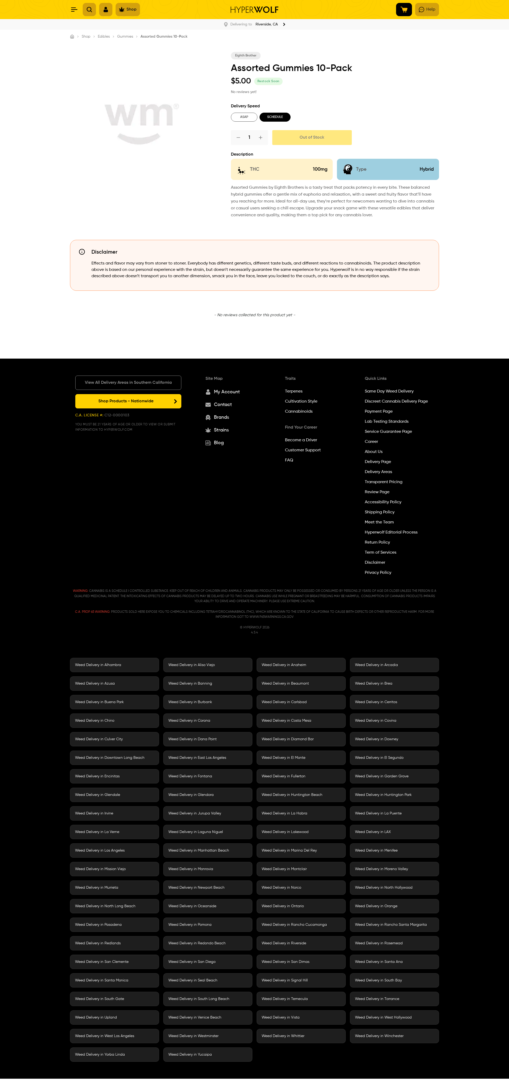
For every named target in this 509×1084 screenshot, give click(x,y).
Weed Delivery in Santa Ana (379, 962)
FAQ (289, 460)
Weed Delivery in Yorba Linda (100, 1054)
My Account (227, 392)
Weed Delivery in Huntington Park (383, 795)
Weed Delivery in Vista (281, 1017)
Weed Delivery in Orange (376, 906)
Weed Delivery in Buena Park (99, 702)
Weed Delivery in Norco (281, 887)
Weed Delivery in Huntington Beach (292, 795)
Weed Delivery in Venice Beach (194, 1017)
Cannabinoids (299, 411)
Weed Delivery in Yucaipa (190, 1054)
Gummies (125, 36)
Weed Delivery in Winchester (379, 1036)
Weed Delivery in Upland (96, 1017)
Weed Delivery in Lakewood (285, 832)
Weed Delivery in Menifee (376, 850)
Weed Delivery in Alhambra (98, 665)
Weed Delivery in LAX (373, 832)
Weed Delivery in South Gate (99, 999)
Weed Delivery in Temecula (285, 999)
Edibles (104, 36)
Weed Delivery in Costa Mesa (286, 720)
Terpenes (293, 391)
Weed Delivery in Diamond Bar (288, 739)
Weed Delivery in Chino (94, 720)
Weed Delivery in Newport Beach (196, 887)
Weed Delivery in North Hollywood (384, 887)
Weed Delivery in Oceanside (192, 906)
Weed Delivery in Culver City (99, 739)
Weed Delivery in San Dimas (285, 962)
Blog (219, 442)
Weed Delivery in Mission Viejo (100, 869)
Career (371, 442)
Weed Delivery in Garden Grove (382, 776)
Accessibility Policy (383, 502)
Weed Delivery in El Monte (283, 758)
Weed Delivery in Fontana (190, 776)
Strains (221, 430)
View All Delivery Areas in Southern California (128, 383)
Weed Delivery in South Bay (378, 980)
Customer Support (303, 450)
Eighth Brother (245, 55)
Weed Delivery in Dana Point (192, 739)
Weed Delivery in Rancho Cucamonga (294, 925)
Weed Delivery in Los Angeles (100, 850)
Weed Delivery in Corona (189, 720)
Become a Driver (301, 440)
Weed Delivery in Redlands (98, 943)
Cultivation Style (301, 401)
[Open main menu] (74, 9)
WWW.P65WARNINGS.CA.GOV (271, 617)
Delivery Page (378, 462)
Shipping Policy (379, 512)
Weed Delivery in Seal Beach (192, 980)
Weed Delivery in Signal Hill (285, 980)
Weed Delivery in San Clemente (102, 962)
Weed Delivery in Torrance (377, 999)
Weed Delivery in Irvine (94, 813)
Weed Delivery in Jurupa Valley (194, 813)
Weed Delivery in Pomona (190, 925)
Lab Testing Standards (387, 422)
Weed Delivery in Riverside (284, 943)
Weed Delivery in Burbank (190, 702)
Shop (86, 36)
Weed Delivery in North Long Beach (105, 906)
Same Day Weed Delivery (389, 391)
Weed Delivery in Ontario (283, 906)
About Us (374, 452)
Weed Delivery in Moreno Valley (381, 869)
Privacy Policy (378, 573)
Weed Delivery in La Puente (378, 813)
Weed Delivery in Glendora (191, 795)
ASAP (244, 117)
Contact (223, 404)
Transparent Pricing (383, 482)
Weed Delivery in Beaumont (285, 683)
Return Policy (377, 542)
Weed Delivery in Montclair (284, 869)
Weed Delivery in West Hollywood (383, 1017)
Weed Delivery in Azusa (95, 683)
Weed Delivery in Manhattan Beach (198, 850)
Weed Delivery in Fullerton (283, 776)
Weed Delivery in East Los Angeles (197, 758)
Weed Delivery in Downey (376, 739)
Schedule (275, 117)
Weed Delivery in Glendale (97, 795)
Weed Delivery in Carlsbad (284, 702)
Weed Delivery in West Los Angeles (104, 1036)
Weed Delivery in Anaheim (284, 665)
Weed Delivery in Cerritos (376, 702)
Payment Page (379, 411)
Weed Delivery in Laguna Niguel (195, 832)
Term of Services (380, 552)
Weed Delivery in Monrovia (190, 869)
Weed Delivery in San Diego (192, 962)
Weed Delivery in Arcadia (376, 665)
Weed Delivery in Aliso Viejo (191, 665)
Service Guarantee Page (388, 432)
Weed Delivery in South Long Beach (198, 999)
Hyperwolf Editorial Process (391, 532)
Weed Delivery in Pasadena (98, 925)
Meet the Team (379, 522)
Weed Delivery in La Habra (284, 813)
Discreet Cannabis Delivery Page (396, 401)
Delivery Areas (378, 472)
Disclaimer (375, 563)
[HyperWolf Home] (254, 9)
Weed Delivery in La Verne (97, 832)
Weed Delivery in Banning (190, 683)
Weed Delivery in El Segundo (379, 758)
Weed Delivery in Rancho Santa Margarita (391, 925)
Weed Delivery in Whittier (283, 1036)
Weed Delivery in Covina (375, 720)
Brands (221, 417)
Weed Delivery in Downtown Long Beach (109, 758)
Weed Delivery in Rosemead (379, 943)
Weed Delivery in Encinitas (97, 776)
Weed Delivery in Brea (373, 683)
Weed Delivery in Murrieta (96, 887)
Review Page (377, 492)
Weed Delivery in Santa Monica (101, 980)
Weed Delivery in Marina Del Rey (289, 850)
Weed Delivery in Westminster (193, 1036)
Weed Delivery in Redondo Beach (197, 943)
